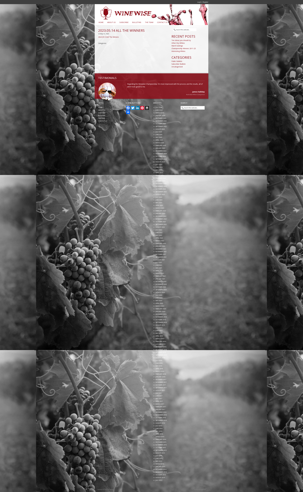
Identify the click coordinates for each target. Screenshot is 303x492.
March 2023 (160, 216)
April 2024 (159, 181)
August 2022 (160, 235)
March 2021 (160, 281)
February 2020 (161, 317)
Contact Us (162, 22)
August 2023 (160, 202)
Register (205, 2)
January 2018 (160, 385)
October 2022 (161, 229)
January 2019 (160, 352)
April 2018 (159, 376)
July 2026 (159, 115)
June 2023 (159, 208)
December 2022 (161, 224)
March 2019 (160, 347)
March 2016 (160, 444)
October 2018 (161, 360)
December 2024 (161, 159)
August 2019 (160, 333)
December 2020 (161, 289)
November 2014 (161, 480)
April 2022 (159, 246)
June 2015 (159, 466)
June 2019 (159, 338)
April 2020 (159, 311)
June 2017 (159, 404)
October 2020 (161, 295)
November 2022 (161, 227)
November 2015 (161, 453)
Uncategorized (177, 67)
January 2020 (160, 319)
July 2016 (159, 434)
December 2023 (161, 191)
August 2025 (160, 137)
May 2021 (159, 276)
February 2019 (161, 349)
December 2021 (161, 257)
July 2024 (159, 172)
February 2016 (161, 447)
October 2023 (161, 197)
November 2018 (161, 357)
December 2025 (161, 126)
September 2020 (161, 298)
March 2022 (160, 249)
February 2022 (161, 251)
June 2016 (159, 436)
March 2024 (160, 183)
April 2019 (159, 344)
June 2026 (159, 118)
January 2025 (160, 156)
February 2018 (161, 382)
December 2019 (161, 322)
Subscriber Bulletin (179, 64)
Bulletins (136, 22)
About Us (111, 22)
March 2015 (160, 472)
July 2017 (159, 401)
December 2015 (161, 450)
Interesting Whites (178, 51)
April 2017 (159, 409)
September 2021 (161, 265)
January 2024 (160, 189)
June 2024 (159, 175)
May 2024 (159, 178)
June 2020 (159, 306)
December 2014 (161, 477)
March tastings (177, 46)
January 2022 (160, 254)
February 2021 (161, 284)
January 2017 (160, 417)
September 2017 (161, 395)
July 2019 (159, 336)
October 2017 (161, 393)
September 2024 (161, 167)
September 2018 (161, 363)
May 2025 (159, 145)
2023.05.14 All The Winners (108, 37)
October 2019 (161, 327)
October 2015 (161, 455)
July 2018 (159, 368)
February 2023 (161, 219)
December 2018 (161, 355)
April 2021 (159, 278)
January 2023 (160, 221)
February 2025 (161, 153)
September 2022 (161, 232)
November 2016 (161, 423)
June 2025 (159, 142)
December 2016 (161, 420)
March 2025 (160, 151)
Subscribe (123, 22)
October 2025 (161, 132)
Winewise (124, 12)
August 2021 (160, 268)
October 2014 (161, 483)
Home (100, 22)
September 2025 (161, 134)
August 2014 (160, 485)
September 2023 (161, 200)
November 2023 (161, 194)
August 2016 (160, 431)
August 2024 (160, 170)
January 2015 (160, 474)
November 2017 (161, 390)
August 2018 (160, 366)
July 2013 (159, 488)
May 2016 (159, 439)
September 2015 (161, 458)
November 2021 (161, 259)
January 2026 (160, 123)
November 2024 (161, 161)
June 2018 (159, 371)
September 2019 (161, 330)
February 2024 (161, 186)
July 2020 (159, 303)
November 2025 (161, 129)
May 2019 (159, 341)
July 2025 (159, 140)
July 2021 (159, 270)
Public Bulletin (177, 61)
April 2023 (159, 213)
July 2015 (159, 464)
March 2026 (160, 121)
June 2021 (159, 273)
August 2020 (160, 300)
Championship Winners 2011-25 (184, 48)
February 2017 (161, 415)
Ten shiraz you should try (181, 40)
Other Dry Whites (178, 43)
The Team (149, 22)
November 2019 (161, 325)
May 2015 (159, 469)
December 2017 (161, 387)
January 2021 (160, 287)
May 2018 (159, 374)
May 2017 (159, 406)
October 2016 (161, 425)
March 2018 (160, 379)
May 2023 (159, 210)
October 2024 (161, 164)
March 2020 (160, 314)
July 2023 (159, 205)
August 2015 (160, 461)
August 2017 (160, 398)
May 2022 (159, 243)
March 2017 (160, 412)
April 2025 (159, 148)
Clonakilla (201, 103)
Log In (199, 2)
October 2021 (161, 262)
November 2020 (161, 292)
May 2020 (159, 308)
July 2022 (159, 238)
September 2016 (161, 428)
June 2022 (159, 240)
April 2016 (159, 442)
